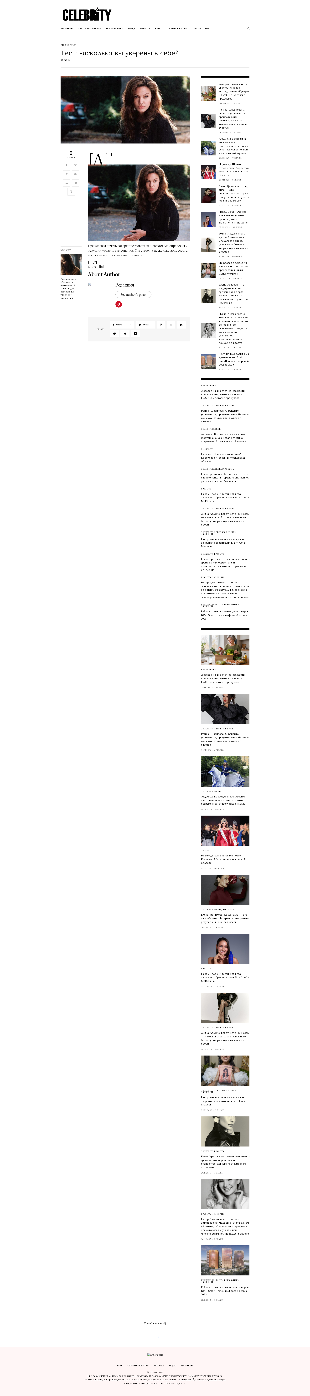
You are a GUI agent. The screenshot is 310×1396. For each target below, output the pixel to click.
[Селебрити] (87, 14)
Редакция (124, 285)
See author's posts (133, 294)
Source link (96, 266)
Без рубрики (68, 45)
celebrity (207, 405)
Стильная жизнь (224, 405)
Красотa (206, 489)
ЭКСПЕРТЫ (228, 469)
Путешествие (209, 604)
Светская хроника (225, 532)
